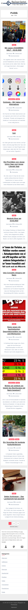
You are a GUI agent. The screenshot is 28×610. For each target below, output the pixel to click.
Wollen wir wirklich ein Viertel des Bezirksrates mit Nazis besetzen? (14, 388)
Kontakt (4, 542)
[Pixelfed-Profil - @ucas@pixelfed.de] (22, 547)
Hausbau (4, 577)
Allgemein (4, 558)
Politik (14, 45)
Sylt (14, 133)
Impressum (14, 607)
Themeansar (14, 604)
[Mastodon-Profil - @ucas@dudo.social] (14, 547)
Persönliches (5, 588)
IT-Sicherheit (5, 584)
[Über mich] (6, 547)
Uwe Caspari (9, 53)
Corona (4, 565)
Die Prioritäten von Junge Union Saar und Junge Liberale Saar (14, 164)
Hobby (3, 581)
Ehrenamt (11, 439)
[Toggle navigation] (2, 3)
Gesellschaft (5, 573)
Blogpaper (20, 602)
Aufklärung (11, 99)
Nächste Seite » (14, 526)
